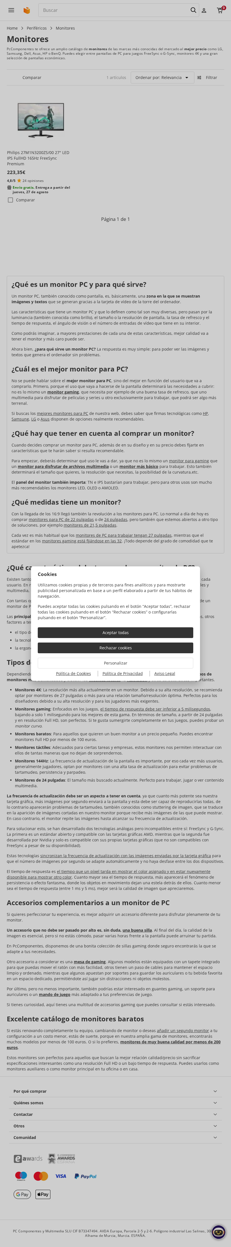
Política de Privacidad (123, 673)
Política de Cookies (73, 673)
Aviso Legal (164, 673)
